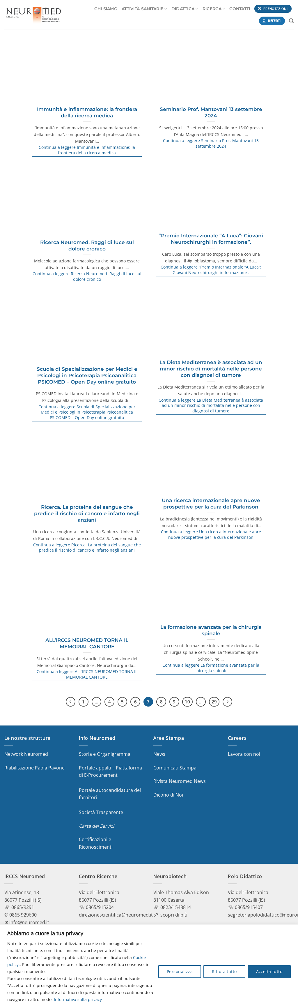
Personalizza (180, 971)
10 (187, 702)
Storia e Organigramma (104, 754)
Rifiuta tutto (224, 971)
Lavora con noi (244, 754)
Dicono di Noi (168, 795)
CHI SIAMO (106, 8)
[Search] (291, 21)
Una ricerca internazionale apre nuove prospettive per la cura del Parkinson (211, 503)
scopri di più (173, 915)
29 (214, 702)
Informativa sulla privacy (78, 999)
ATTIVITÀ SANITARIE (142, 8)
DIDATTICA (183, 8)
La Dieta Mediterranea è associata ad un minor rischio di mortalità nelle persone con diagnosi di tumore (210, 368)
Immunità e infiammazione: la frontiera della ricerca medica (87, 112)
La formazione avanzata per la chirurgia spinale (211, 630)
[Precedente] (71, 702)
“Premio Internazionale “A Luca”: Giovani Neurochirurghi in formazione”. (211, 239)
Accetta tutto (269, 971)
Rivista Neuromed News (179, 781)
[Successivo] (228, 702)
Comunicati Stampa (174, 768)
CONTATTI (239, 8)
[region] (149, 966)
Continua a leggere (87, 150)
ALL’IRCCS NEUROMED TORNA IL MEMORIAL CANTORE (86, 643)
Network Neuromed (26, 754)
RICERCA (212, 8)
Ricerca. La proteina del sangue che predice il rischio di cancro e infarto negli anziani (87, 513)
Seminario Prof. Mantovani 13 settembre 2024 (211, 112)
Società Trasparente (101, 812)
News (159, 754)
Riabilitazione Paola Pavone (34, 768)
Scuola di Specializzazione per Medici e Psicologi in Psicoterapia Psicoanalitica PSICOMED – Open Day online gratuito (87, 375)
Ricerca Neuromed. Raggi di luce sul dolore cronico (87, 245)
